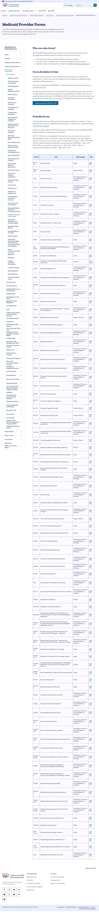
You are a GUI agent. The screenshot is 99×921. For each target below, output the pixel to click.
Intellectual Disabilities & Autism (12, 367)
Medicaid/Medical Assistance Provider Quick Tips (14, 209)
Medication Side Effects (13, 227)
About (7, 54)
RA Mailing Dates (13, 271)
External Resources (14, 142)
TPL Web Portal (12, 274)
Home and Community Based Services (12, 362)
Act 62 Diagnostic (13, 86)
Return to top (90, 868)
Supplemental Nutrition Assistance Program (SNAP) (12, 422)
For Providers (10, 74)
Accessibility (60, 907)
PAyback (29, 890)
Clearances (10, 321)
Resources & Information (9, 70)
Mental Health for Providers (13, 232)
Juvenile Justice (11, 371)
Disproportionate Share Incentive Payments (13, 125)
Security (93, 907)
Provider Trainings (13, 267)
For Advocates (11, 282)
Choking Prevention (12, 318)
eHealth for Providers (11, 131)
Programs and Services (12, 66)
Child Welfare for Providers (13, 108)
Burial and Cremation (11, 98)
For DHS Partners (11, 286)
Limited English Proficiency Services (12, 198)
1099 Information (13, 78)
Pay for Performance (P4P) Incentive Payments (14, 251)
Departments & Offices (12, 62)
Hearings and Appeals (13, 358)
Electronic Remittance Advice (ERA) (14, 137)
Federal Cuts (10, 350)
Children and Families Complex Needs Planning (13, 314)
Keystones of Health (12, 379)
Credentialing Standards (12, 113)
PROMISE (11, 258)
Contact (7, 58)
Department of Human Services (11, 48)
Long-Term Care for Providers (13, 204)
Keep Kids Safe (11, 375)
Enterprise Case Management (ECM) (12, 342)
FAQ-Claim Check (13, 170)
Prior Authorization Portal (14, 278)
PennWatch (54, 880)
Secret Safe (10, 414)
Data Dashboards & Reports (12, 325)
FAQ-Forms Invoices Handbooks (11, 175)
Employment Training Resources (14, 151)
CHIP (8, 309)
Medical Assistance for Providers (14, 215)
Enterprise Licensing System (12, 346)
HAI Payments (12, 188)
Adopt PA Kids (10, 294)
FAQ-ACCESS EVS (13, 155)
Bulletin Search (12, 94)
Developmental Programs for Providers (13, 119)
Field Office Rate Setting (13, 181)
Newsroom (8, 443)
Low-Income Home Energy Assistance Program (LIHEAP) (12, 387)
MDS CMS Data (12, 236)
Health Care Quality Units (12, 192)
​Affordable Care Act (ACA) (12, 298)
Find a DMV (29, 880)
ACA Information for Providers (13, 82)
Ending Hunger (11, 338)
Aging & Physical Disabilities (11, 301)
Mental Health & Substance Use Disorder (11, 396)
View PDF (90, 163)
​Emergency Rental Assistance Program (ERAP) (12, 333)
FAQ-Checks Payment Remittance (12, 165)
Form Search (12, 185)
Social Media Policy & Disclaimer (87, 908)
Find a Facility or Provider (11, 354)
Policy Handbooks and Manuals (12, 406)
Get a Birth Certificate (33, 883)
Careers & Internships (57, 877)
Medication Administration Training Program (13, 221)
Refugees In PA (11, 410)
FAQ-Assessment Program (13, 159)
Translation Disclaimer (83, 907)
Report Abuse (9, 431)
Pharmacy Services (12, 401)
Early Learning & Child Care (13, 329)
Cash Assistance (11, 305)
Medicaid (9, 392)
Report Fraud (9, 435)
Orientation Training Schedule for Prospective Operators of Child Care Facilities (14, 242)
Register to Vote (31, 877)
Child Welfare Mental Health (13, 427)
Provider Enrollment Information (11, 262)
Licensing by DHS (11, 383)
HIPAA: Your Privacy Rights (11, 446)
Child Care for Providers (12, 103)
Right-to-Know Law (57, 883)
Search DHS (8, 439)
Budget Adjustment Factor (14, 90)
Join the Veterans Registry (34, 886)
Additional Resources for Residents (13, 290)
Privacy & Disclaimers (70, 907)
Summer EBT (10, 418)
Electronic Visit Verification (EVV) (13, 146)
